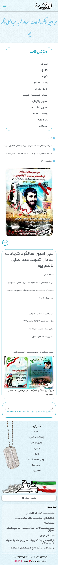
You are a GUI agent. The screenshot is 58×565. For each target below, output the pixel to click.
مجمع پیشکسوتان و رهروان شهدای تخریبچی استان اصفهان (30, 529)
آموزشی (43, 64)
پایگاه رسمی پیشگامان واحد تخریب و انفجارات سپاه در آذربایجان (30, 541)
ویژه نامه (42, 119)
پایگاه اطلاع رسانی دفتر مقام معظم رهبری (34, 518)
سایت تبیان (49, 522)
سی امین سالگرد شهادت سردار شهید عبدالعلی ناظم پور (30, 146)
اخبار (36, 453)
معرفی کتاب (41, 107)
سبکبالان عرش (47, 535)
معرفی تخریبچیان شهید (35, 95)
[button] (4, 5)
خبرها (44, 76)
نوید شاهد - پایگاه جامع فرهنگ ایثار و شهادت (32, 547)
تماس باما (36, 470)
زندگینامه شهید (39, 82)
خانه (36, 431)
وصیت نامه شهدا (36, 459)
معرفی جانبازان (39, 101)
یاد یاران (43, 126)
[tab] (29, 52)
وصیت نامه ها (39, 113)
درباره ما (36, 464)
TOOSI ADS (17, 561)
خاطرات (43, 70)
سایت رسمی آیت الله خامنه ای (40, 513)
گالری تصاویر (40, 88)
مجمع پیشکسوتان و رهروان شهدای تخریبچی (21, 153)
